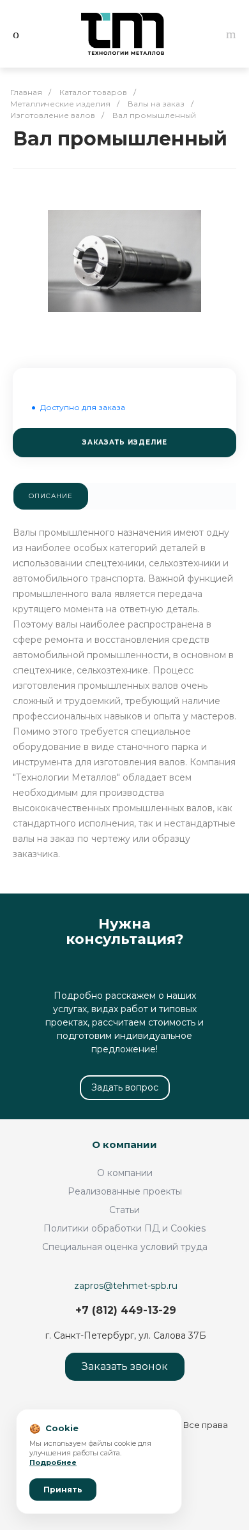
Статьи (124, 1210)
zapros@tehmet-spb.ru (125, 1285)
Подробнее (53, 1462)
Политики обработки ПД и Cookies (124, 1228)
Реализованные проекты (125, 1191)
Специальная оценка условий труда (124, 1247)
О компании (124, 1144)
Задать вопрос (124, 1087)
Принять (62, 1489)
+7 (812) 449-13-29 (125, 1310)
